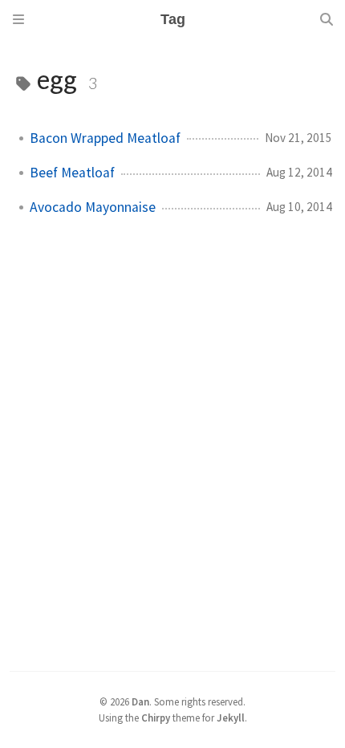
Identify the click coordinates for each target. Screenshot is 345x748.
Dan (140, 701)
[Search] (326, 19)
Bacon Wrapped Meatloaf (105, 138)
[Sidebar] (18, 19)
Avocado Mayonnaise (93, 207)
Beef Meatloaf (72, 172)
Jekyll (231, 717)
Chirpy (155, 717)
